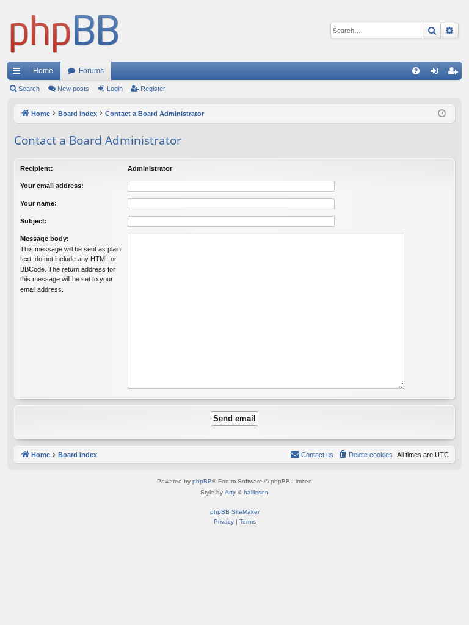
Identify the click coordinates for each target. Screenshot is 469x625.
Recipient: (36, 168)
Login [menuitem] (436, 73)
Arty (230, 492)
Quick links (19, 73)
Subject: (33, 221)
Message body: (44, 238)
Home (43, 71)
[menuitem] (416, 71)
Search (29, 88)
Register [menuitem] (455, 73)
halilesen (256, 492)
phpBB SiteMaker (235, 511)
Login (115, 88)
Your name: (38, 203)
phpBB (202, 481)
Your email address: (52, 185)
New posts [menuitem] (73, 88)
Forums (91, 71)
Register (152, 88)
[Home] (64, 31)
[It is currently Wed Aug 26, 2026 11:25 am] (443, 114)
